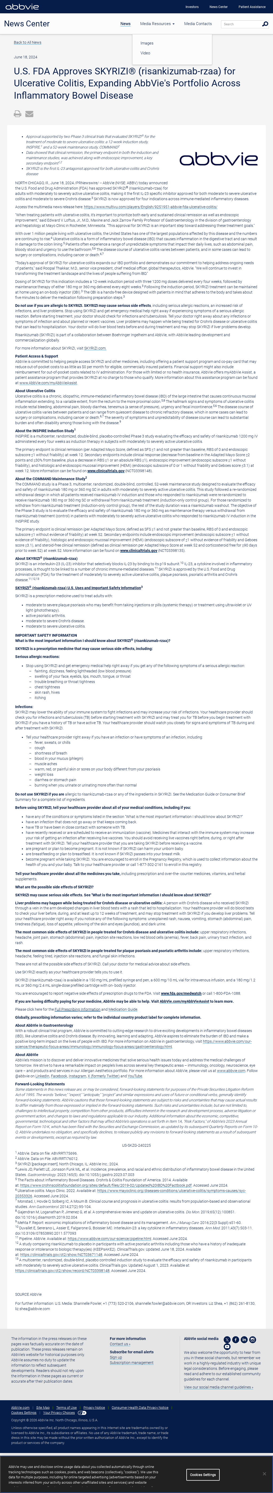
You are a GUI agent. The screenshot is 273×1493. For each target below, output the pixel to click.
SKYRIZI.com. (95, 348)
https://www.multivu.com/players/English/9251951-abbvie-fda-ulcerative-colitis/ (151, 207)
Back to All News (27, 42)
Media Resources (156, 23)
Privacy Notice (94, 1408)
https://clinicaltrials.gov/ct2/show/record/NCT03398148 (62, 1271)
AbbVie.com (20, 1408)
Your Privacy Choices (59, 1413)
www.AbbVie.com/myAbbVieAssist (48, 383)
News (126, 23)
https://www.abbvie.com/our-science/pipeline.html (109, 1239)
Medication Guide (123, 1009)
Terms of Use (66, 1408)
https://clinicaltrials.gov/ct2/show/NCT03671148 (61, 1255)
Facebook (59, 1076)
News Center (219, 7)
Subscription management (132, 1362)
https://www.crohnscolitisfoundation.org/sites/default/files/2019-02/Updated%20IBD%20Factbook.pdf (106, 1185)
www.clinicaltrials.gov (106, 471)
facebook (235, 1339)
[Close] (264, 1474)
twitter (227, 1339)
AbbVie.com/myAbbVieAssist (184, 1001)
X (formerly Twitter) (104, 1076)
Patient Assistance (252, 7)
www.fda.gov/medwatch (181, 993)
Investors (192, 7)
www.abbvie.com (231, 1071)
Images (147, 43)
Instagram (77, 1076)
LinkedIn (42, 1076)
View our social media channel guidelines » (218, 1387)
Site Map (43, 1408)
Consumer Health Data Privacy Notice (140, 1408)
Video (145, 53)
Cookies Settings (24, 1413)
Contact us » (120, 1344)
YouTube (135, 1076)
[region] (136, 1474)
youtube (227, 1346)
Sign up (116, 1357)
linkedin (244, 1339)
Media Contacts (198, 23)
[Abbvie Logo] (22, 11)
